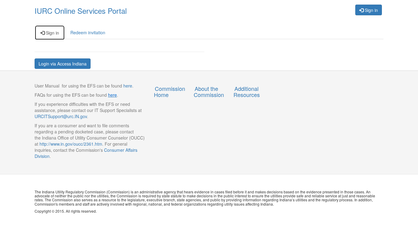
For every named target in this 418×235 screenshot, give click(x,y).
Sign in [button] (371, 10)
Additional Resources (246, 91)
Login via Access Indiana (63, 64)
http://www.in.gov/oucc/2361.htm (70, 144)
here (127, 86)
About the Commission (209, 91)
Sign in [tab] (52, 33)
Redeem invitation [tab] (87, 32)
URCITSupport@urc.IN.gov (61, 116)
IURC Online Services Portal (81, 10)
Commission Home (169, 91)
